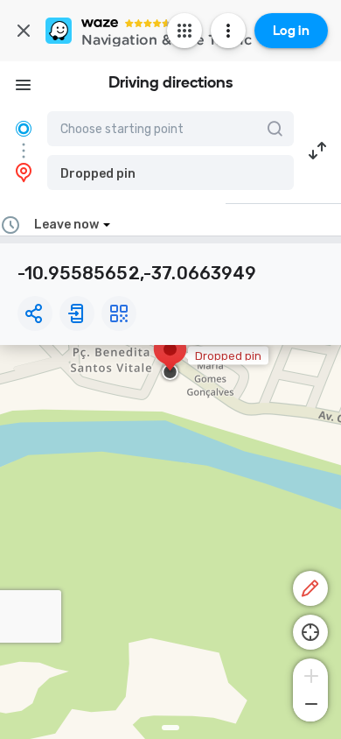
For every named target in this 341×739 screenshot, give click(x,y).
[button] (170, 172)
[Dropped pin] (170, 358)
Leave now (66, 224)
